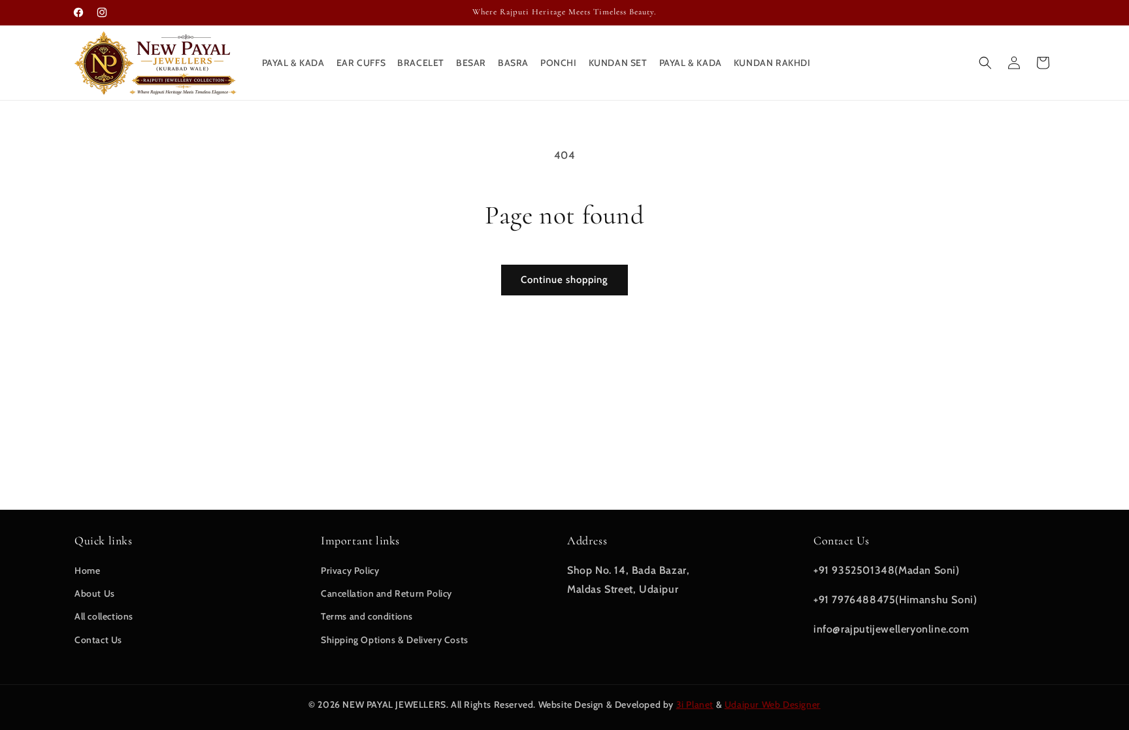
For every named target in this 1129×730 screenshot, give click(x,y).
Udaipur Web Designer (773, 704)
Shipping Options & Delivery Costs (394, 640)
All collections (103, 616)
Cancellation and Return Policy (386, 593)
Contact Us (98, 640)
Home (87, 570)
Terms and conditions (367, 616)
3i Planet (694, 704)
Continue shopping (564, 280)
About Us (94, 593)
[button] (985, 62)
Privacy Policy (350, 570)
